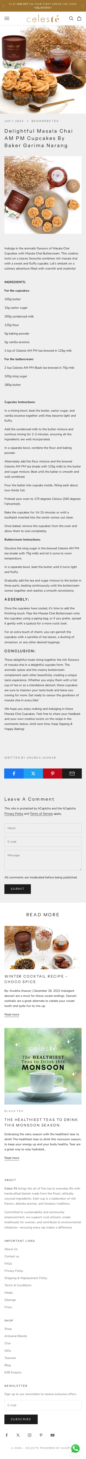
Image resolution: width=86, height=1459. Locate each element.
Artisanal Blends (15, 1336)
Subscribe (21, 1419)
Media (8, 1293)
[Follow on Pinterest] (41, 1435)
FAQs (8, 1264)
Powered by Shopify (57, 1448)
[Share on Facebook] (14, 773)
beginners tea (45, 121)
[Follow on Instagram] (29, 1435)
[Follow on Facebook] (6, 1435)
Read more (11, 1014)
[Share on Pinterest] (52, 773)
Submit (17, 889)
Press (8, 1307)
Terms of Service (41, 814)
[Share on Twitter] (33, 773)
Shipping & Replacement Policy (25, 1278)
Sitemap (10, 1300)
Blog (7, 1365)
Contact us (11, 1256)
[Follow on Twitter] (18, 1435)
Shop (8, 1329)
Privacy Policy (13, 814)
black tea (14, 1111)
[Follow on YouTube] (52, 1435)
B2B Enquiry (12, 1372)
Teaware (10, 1358)
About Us (11, 1249)
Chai (7, 1343)
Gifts (7, 1351)
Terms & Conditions (18, 1285)
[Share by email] (72, 773)
